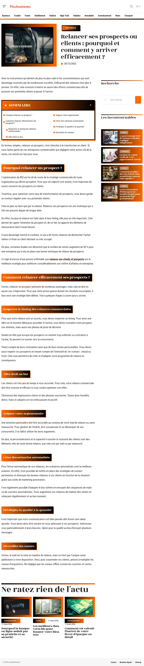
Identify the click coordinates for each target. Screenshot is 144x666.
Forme (38, 621)
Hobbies (124, 168)
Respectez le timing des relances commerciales (22, 130)
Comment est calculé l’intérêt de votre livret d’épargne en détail (79, 632)
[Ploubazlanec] (20, 6)
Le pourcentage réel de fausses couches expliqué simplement (130, 139)
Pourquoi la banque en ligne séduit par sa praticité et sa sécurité (15, 632)
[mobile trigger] (5, 6)
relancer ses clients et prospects (67, 259)
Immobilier (125, 151)
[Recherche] (131, 6)
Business (71, 28)
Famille (124, 132)
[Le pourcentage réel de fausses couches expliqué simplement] (110, 137)
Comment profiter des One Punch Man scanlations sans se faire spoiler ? (130, 175)
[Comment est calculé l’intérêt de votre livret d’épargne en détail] (80, 607)
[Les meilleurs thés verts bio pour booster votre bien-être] (48, 607)
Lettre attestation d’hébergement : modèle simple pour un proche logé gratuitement (130, 194)
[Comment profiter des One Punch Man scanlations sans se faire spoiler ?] (110, 173)
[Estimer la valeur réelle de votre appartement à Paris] (110, 155)
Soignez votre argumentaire (67, 115)
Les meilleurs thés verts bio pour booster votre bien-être (46, 630)
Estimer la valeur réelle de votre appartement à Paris (130, 157)
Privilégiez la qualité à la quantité (70, 127)
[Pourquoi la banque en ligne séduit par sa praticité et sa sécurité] (16, 607)
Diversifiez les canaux (65, 132)
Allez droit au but (15, 137)
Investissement (10, 621)
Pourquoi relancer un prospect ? (19, 115)
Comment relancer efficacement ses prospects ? (21, 122)
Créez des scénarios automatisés (70, 121)
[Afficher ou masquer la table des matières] (61, 105)
